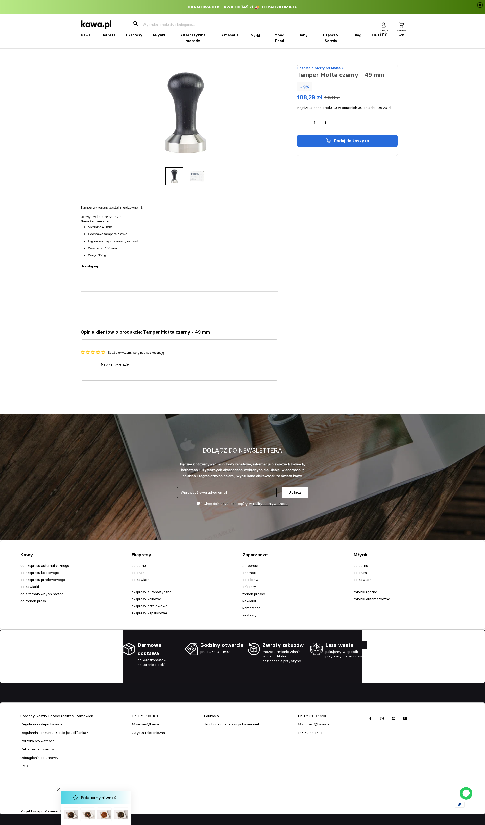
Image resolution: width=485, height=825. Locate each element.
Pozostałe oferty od (320, 68)
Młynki (159, 35)
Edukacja (211, 716)
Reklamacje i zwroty (37, 749)
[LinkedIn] (405, 718)
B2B (400, 35)
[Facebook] (102, 263)
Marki (255, 35)
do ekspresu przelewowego (42, 579)
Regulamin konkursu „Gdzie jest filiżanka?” (55, 732)
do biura (138, 572)
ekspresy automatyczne (152, 592)
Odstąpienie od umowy (39, 757)
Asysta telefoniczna (148, 732)
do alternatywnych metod (41, 594)
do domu (139, 565)
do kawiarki (29, 586)
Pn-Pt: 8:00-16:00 (147, 716)
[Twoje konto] (383, 24)
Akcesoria (229, 35)
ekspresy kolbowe (146, 599)
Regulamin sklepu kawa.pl (41, 724)
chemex (249, 572)
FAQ (24, 766)
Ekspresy (134, 35)
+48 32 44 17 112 (311, 732)
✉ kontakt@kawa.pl (314, 724)
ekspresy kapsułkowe (149, 613)
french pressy (254, 594)
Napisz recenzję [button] (115, 364)
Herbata (108, 35)
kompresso (251, 608)
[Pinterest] (115, 263)
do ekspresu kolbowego (39, 572)
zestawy (250, 615)
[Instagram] (382, 718)
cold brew (251, 579)
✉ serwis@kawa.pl (147, 724)
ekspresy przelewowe (149, 606)
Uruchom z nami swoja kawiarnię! (231, 724)
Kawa (86, 35)
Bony (303, 35)
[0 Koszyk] (401, 24)
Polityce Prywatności (270, 503)
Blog (357, 35)
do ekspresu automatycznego (44, 565)
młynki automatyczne (372, 599)
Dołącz (295, 492)
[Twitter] (109, 263)
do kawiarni (141, 579)
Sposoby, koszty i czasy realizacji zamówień (56, 716)
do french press (33, 601)
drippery (249, 586)
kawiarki (249, 601)
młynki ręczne (365, 592)
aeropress (251, 565)
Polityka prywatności (37, 741)
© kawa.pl (27, 804)
